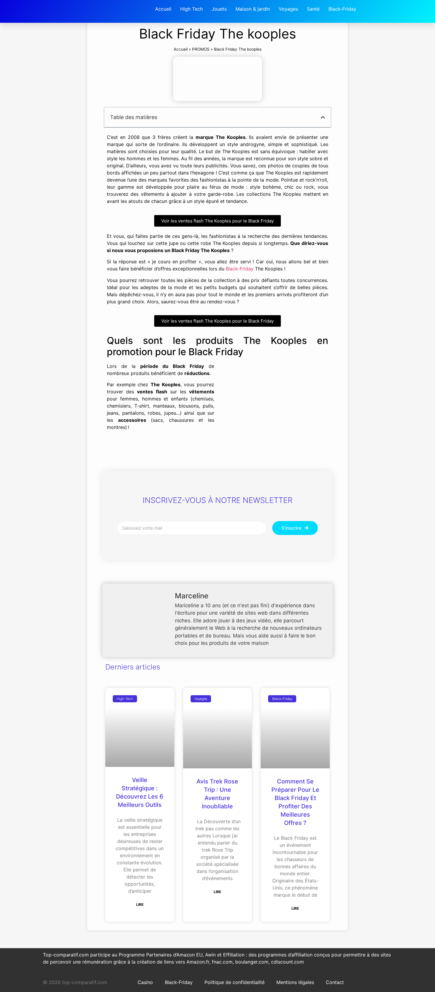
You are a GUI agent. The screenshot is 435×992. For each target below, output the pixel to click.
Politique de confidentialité (234, 982)
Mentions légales (295, 982)
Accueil (181, 49)
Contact (335, 982)
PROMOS (201, 49)
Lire (140, 904)
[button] (323, 117)
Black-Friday (240, 269)
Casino (145, 982)
